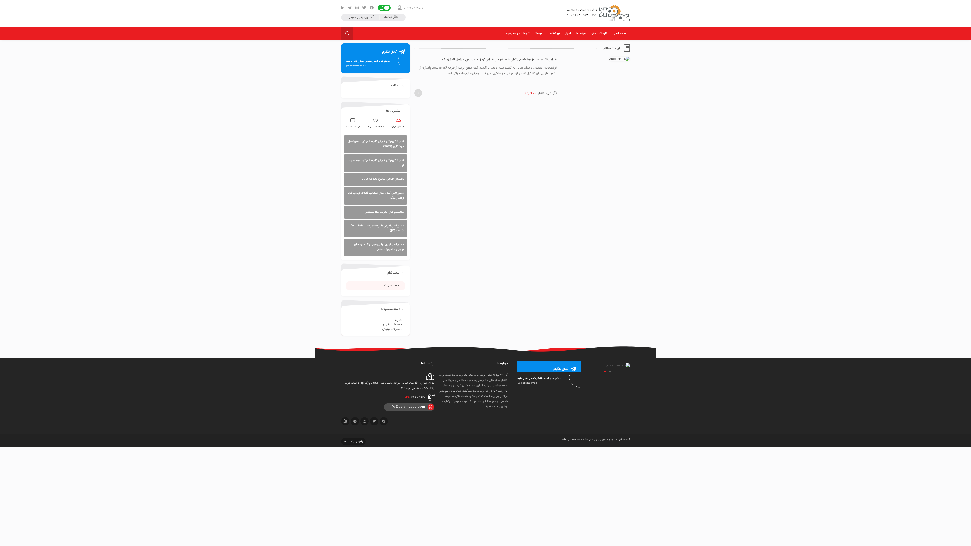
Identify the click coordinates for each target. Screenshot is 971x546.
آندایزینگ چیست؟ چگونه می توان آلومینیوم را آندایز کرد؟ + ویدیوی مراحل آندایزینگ (499, 59)
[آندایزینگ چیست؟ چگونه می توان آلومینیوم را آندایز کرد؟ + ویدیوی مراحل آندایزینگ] (619, 59)
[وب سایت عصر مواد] (597, 13)
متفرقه (398, 320)
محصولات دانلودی (392, 325)
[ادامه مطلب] (418, 93)
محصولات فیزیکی (392, 329)
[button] (610, 371)
